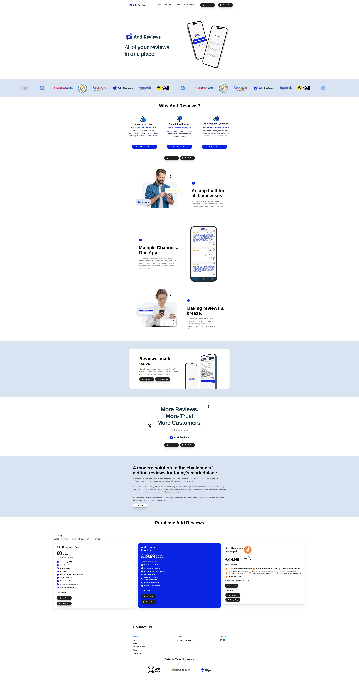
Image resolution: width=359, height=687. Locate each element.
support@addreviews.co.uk (186, 640)
